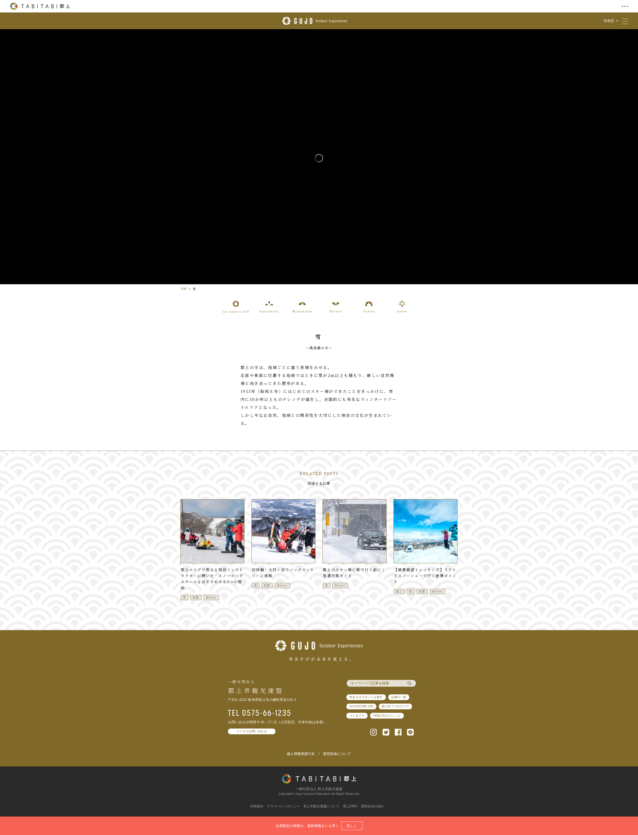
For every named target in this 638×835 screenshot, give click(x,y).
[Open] (319, 156)
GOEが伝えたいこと (387, 715)
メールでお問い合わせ (252, 731)
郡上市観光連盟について (322, 806)
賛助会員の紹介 (372, 806)
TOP (184, 289)
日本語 (609, 21)
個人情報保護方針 (301, 754)
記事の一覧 (398, 697)
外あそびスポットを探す (366, 697)
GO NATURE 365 (361, 706)
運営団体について (337, 754)
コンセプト (357, 715)
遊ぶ (399, 591)
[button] (373, 732)
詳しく (352, 826)
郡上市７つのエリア (395, 706)
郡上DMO (350, 806)
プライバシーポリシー (283, 806)
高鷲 (196, 597)
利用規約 (256, 806)
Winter (211, 597)
